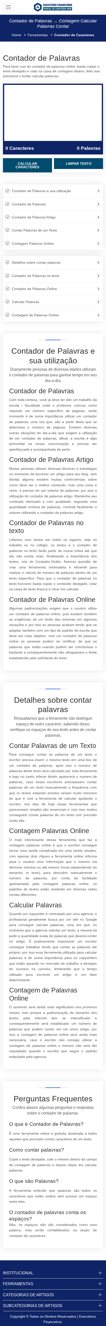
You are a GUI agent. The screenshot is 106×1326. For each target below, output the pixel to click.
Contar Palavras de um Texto (34, 230)
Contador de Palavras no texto (35, 276)
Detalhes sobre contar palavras (36, 262)
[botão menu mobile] (8, 7)
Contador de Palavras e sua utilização (41, 191)
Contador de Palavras (29, 204)
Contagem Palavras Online (33, 243)
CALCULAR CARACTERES (27, 165)
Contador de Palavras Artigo (34, 217)
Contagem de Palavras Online (35, 315)
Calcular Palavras (25, 302)
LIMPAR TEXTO (78, 164)
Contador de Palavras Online (34, 289)
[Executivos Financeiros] (53, 7)
